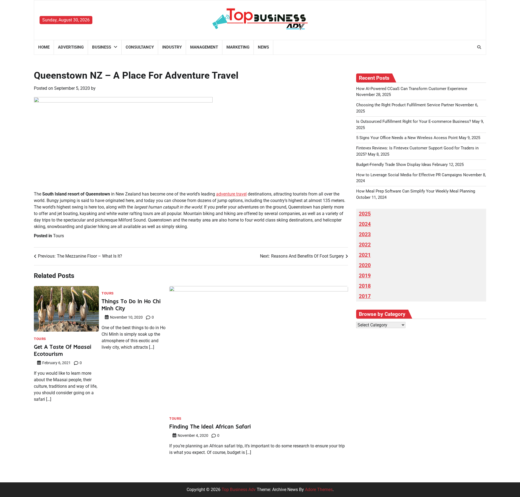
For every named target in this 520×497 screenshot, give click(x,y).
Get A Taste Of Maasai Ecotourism (62, 350)
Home (44, 47)
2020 (365, 265)
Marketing (237, 47)
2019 (365, 276)
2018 (365, 286)
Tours (58, 235)
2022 (365, 245)
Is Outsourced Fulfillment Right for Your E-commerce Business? (413, 121)
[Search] (479, 47)
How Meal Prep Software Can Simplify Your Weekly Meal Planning (415, 191)
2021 (365, 255)
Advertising (71, 47)
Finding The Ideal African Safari (210, 426)
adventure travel (231, 194)
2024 (365, 224)
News (263, 47)
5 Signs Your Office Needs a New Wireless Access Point (407, 137)
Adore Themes (319, 489)
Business (101, 47)
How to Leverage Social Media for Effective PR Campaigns (409, 174)
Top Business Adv (239, 489)
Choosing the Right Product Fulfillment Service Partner (405, 104)
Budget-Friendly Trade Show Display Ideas (393, 164)
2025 (365, 214)
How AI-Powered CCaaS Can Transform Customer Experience (411, 88)
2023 (365, 235)
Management (204, 47)
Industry (172, 47)
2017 (365, 296)
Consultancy (140, 47)
